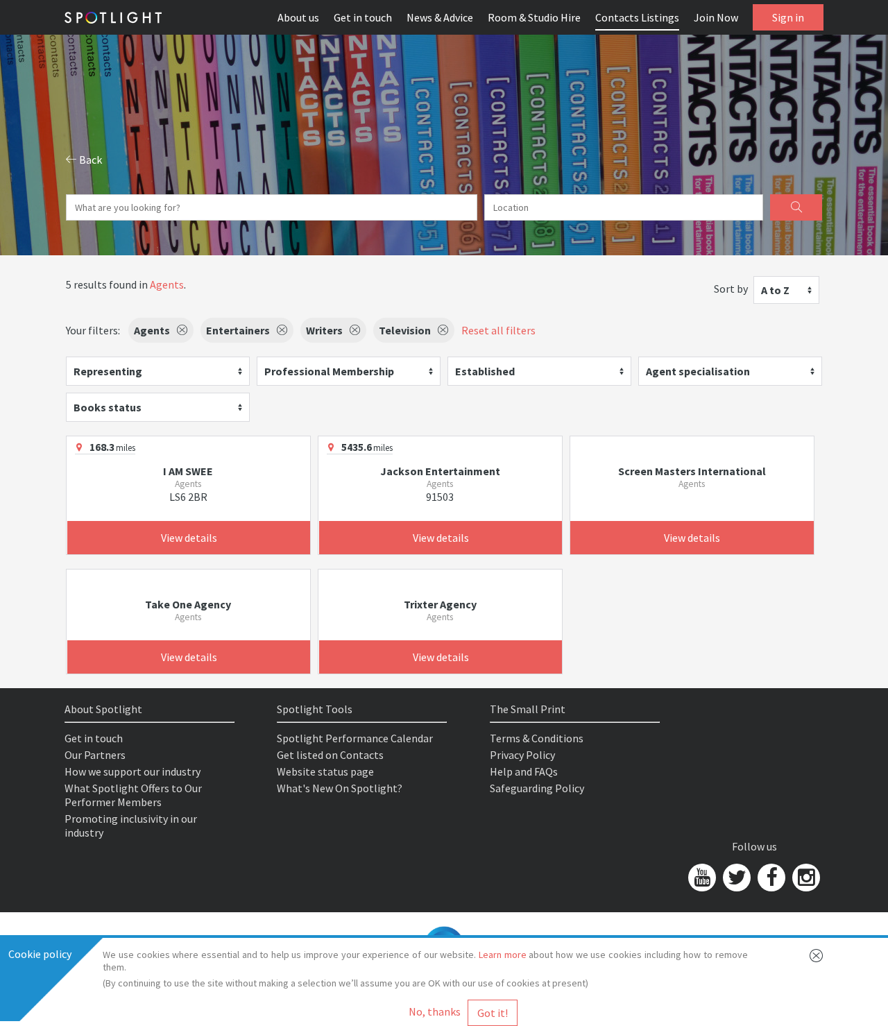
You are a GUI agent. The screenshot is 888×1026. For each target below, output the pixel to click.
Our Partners (95, 755)
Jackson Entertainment (440, 471)
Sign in (788, 17)
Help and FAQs (524, 771)
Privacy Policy (522, 755)
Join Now (716, 17)
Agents (167, 284)
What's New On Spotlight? (339, 788)
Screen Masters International (692, 471)
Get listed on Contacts (330, 755)
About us (298, 17)
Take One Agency (188, 604)
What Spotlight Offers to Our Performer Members (133, 795)
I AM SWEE (188, 471)
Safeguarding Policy (537, 788)
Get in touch (363, 17)
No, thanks (435, 1011)
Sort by (731, 289)
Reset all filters (498, 330)
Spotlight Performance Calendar (355, 738)
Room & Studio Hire (534, 17)
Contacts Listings (637, 17)
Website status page (325, 771)
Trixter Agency (440, 604)
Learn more (503, 954)
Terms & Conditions (536, 738)
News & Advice (440, 17)
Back (89, 159)
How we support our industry (132, 771)
